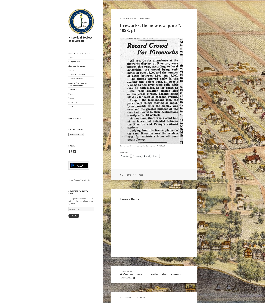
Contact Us (72, 102)
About (70, 57)
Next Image (145, 18)
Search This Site (74, 118)
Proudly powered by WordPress (132, 297)
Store (70, 94)
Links (70, 106)
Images (71, 70)
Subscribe (74, 216)
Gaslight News (74, 62)
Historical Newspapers (77, 66)
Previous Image (130, 18)
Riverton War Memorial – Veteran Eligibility (78, 84)
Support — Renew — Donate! (80, 53)
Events (71, 98)
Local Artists (73, 90)
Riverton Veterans (75, 79)
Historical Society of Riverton (80, 39)
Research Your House (76, 74)
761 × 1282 (139, 175)
